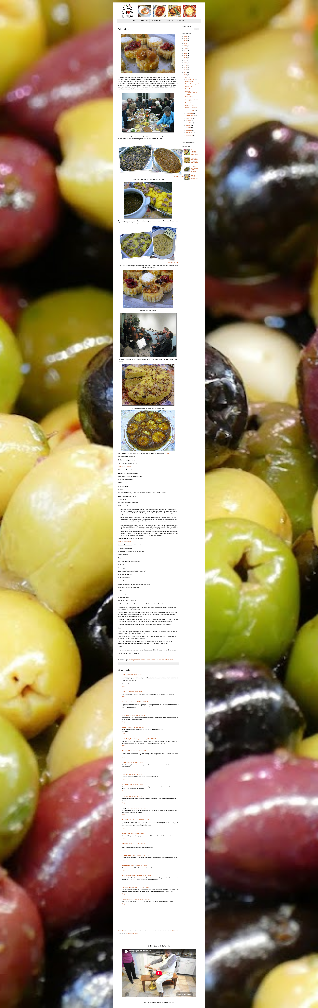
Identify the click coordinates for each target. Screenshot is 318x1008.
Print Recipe (180, 21)
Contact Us (168, 21)
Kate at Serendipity (127, 899)
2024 (185, 41)
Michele (124, 691)
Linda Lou (125, 715)
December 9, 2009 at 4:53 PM (138, 750)
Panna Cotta (188, 86)
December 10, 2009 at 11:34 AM (140, 855)
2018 (185, 55)
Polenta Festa (189, 103)
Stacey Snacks (126, 701)
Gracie (124, 784)
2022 (185, 46)
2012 (185, 70)
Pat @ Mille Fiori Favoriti (129, 875)
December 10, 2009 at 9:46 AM (135, 833)
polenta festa (169, 659)
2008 (185, 138)
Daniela (124, 727)
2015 (185, 62)
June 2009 (189, 123)
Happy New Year (190, 81)
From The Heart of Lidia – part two (191, 99)
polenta (131, 659)
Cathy (123, 674)
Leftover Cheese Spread (192, 84)
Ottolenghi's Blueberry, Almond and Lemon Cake (194, 152)
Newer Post (121, 930)
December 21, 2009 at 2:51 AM (141, 899)
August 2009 (189, 118)
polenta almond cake (139, 659)
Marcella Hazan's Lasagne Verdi (194, 176)
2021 (185, 48)
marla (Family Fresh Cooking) (130, 739)
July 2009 (188, 120)
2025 (185, 38)
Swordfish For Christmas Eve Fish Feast (191, 92)
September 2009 (190, 115)
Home (134, 21)
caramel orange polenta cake (155, 659)
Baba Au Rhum (189, 96)
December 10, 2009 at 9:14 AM (141, 820)
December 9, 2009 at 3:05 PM (148, 739)
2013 (185, 67)
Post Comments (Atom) (131, 933)
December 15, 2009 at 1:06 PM (140, 887)
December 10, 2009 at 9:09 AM (138, 808)
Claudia (124, 762)
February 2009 (190, 132)
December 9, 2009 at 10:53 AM (135, 727)
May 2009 (188, 125)
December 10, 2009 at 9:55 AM (137, 843)
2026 (185, 36)
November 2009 (190, 110)
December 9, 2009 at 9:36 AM (135, 691)
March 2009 (189, 130)
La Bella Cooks (126, 855)
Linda (123, 796)
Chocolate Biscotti (190, 105)
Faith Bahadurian (127, 887)
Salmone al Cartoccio (191, 107)
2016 (185, 60)
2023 (185, 43)
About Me (144, 21)
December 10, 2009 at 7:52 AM (134, 796)
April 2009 (188, 127)
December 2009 (190, 79)
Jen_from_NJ (126, 750)
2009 (185, 77)
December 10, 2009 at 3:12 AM (134, 774)
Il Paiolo (166, 453)
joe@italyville (126, 865)
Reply (123, 686)
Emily (123, 774)
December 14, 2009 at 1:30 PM (145, 875)
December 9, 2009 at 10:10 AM (139, 701)
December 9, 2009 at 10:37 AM (136, 715)
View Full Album (179, 176)
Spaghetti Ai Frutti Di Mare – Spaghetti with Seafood (194, 160)
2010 (185, 75)
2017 (185, 58)
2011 (185, 72)
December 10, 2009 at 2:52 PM (138, 865)
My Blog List (156, 21)
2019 (185, 53)
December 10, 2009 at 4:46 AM (134, 784)
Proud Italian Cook (127, 820)
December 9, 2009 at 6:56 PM (135, 762)
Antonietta (125, 843)
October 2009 (189, 113)
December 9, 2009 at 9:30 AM (134, 674)
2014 (185, 65)
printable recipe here (124, 466)
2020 (185, 50)
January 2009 (189, 135)
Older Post (175, 930)
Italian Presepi (189, 88)
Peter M (124, 833)
